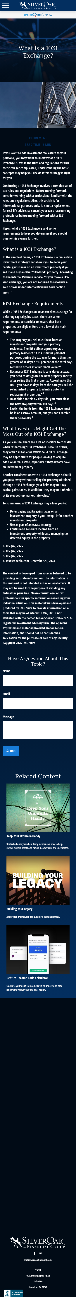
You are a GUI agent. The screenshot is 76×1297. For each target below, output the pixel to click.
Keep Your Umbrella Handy (23, 836)
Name (6, 671)
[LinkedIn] (40, 1253)
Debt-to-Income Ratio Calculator (27, 978)
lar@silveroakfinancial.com (38, 1260)
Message (8, 716)
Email (6, 694)
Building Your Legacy (19, 909)
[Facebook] (34, 1253)
